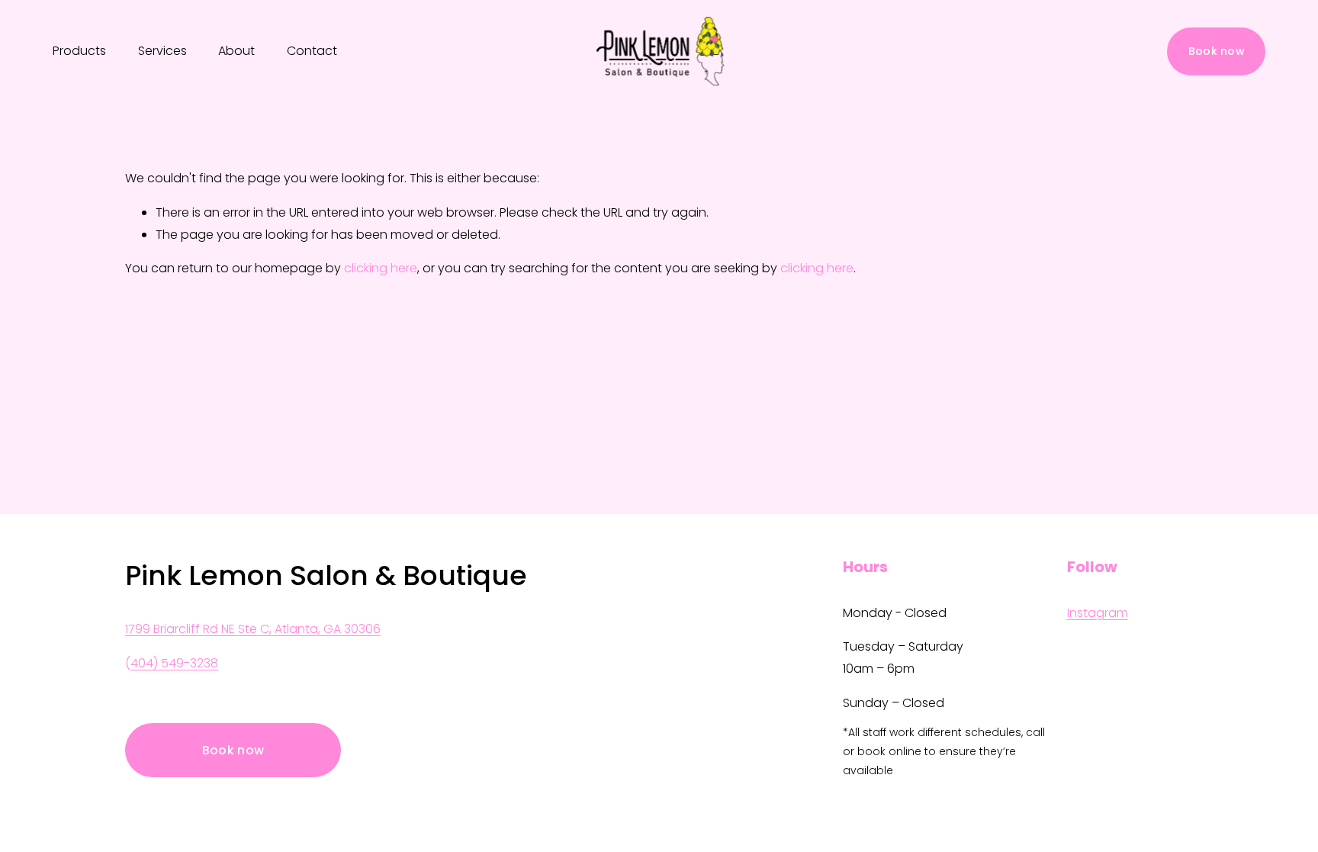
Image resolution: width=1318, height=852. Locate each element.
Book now (1216, 51)
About (236, 50)
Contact (312, 50)
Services (162, 50)
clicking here (380, 268)
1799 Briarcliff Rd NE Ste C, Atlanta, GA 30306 (253, 629)
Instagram (1097, 613)
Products (79, 50)
